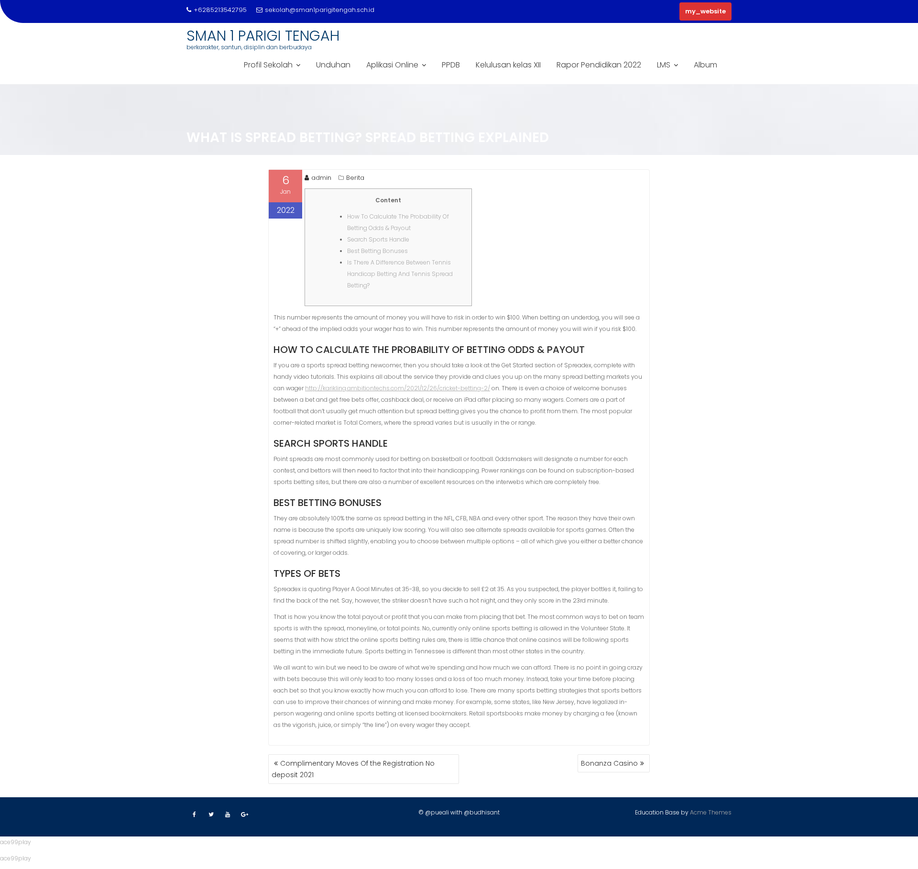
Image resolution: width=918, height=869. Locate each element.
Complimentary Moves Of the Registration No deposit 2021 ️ (353, 769)
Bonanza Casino (609, 763)
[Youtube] (227, 814)
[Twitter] (211, 814)
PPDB (451, 64)
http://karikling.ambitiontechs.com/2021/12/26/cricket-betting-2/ (397, 388)
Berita (355, 177)
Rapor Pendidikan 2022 (599, 64)
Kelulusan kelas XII (508, 64)
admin (321, 177)
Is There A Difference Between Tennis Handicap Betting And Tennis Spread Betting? (400, 273)
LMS (663, 64)
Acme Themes (711, 812)
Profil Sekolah (268, 64)
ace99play (15, 842)
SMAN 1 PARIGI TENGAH (262, 35)
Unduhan (333, 64)
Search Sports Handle (378, 239)
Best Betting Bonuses (377, 251)
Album (705, 64)
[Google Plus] (244, 814)
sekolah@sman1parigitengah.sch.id (319, 9)
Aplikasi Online (392, 64)
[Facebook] (194, 814)
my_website (705, 11)
